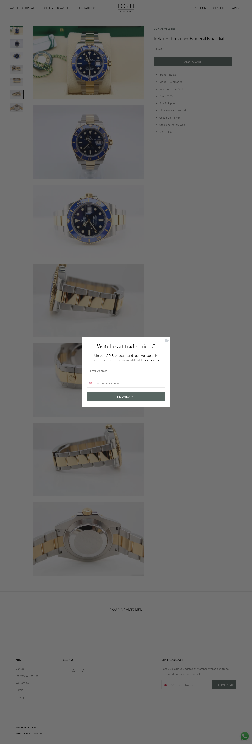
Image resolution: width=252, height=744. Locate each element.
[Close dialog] (167, 340)
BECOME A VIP (126, 396)
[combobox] (93, 383)
